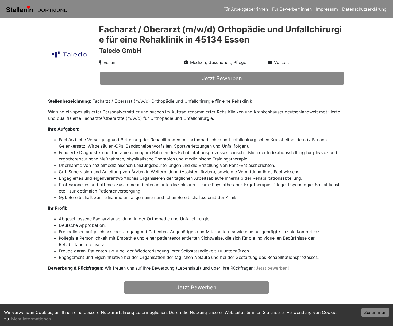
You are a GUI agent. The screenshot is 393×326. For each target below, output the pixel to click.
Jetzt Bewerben (222, 78)
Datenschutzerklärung (364, 9)
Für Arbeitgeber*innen (246, 9)
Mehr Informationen (31, 318)
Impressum (327, 9)
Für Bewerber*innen (292, 9)
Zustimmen (375, 312)
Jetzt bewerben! (272, 268)
